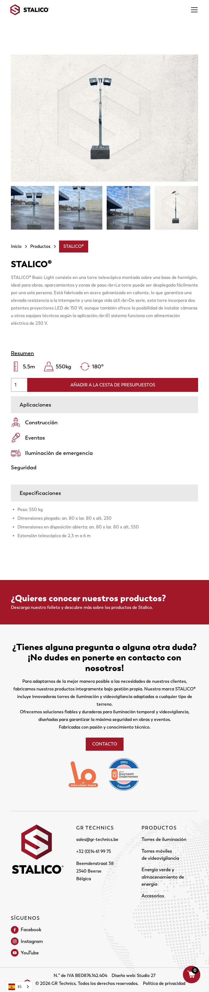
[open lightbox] (104, 118)
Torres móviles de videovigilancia (160, 854)
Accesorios (153, 896)
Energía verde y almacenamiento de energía (163, 877)
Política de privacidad (164, 983)
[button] (193, 9)
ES (19, 986)
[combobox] (19, 986)
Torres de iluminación (164, 839)
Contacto (104, 744)
